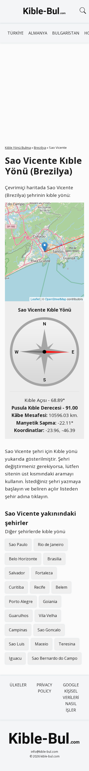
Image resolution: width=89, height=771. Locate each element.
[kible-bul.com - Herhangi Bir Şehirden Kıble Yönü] (44, 12)
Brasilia (54, 559)
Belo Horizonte (23, 559)
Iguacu (15, 658)
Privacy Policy (44, 688)
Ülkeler (18, 685)
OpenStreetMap (55, 299)
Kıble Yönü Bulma (18, 147)
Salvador (17, 573)
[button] (45, 247)
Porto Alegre (21, 601)
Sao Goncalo (49, 630)
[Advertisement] (44, 89)
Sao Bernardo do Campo (54, 658)
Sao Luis (16, 644)
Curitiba (16, 587)
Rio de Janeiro (51, 544)
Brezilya (40, 147)
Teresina (67, 644)
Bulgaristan (65, 33)
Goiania (50, 601)
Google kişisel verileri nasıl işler (71, 697)
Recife (39, 587)
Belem (61, 587)
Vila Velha (48, 615)
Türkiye (15, 33)
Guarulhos (18, 615)
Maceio (41, 644)
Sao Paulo (18, 544)
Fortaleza (44, 573)
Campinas (18, 630)
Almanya (37, 33)
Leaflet (35, 299)
